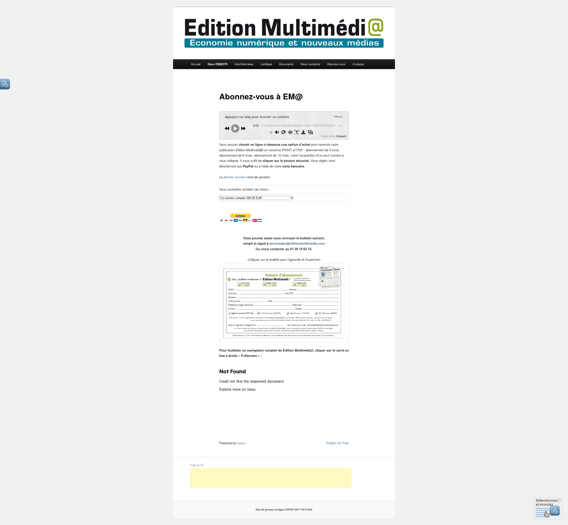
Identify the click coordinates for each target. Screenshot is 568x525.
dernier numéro (235, 177)
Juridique (266, 64)
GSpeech (341, 136)
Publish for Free (337, 442)
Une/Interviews (243, 64)
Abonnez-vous (336, 64)
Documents (286, 64)
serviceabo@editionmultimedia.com (297, 243)
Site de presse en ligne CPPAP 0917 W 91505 (284, 509)
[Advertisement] (270, 478)
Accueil (196, 64)
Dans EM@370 (217, 64)
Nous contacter (310, 64)
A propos (358, 64)
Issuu (241, 442)
